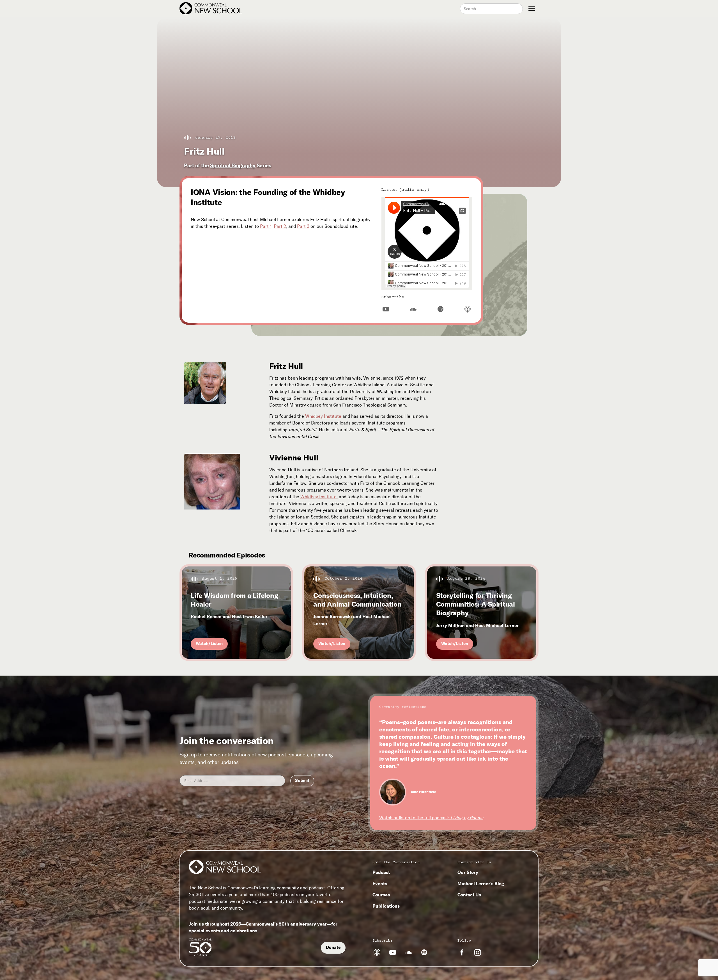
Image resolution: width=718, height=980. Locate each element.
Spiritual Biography (233, 165)
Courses (381, 895)
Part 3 (303, 226)
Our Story (467, 872)
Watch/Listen (209, 643)
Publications (386, 906)
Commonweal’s (242, 888)
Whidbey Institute (323, 416)
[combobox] (491, 8)
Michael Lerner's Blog (480, 883)
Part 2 (280, 226)
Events (379, 883)
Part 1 (265, 226)
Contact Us (469, 895)
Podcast (381, 872)
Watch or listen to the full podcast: (431, 817)
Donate (333, 947)
